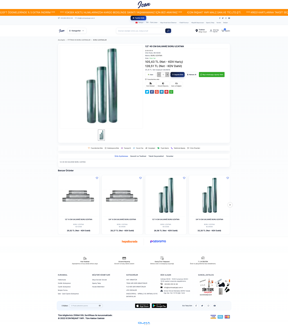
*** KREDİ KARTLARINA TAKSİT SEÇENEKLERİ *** (241, 12)
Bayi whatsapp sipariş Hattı (213, 74)
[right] (230, 204)
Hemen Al (192, 74)
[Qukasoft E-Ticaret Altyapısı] (144, 323)
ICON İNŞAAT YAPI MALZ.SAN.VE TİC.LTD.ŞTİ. (180, 12)
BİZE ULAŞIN (166, 275)
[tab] (121, 156)
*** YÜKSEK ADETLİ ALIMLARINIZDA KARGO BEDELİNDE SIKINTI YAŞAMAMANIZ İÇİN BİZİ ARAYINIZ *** (87, 12)
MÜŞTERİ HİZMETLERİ (101, 275)
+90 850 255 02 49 (171, 284)
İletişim (225, 22)
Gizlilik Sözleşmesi (64, 283)
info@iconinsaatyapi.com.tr (173, 287)
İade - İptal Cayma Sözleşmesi (68, 294)
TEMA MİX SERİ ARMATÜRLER (136, 283)
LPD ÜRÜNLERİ (131, 290)
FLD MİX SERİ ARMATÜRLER (136, 287)
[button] (225, 30)
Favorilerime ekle (153, 79)
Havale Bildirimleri (98, 287)
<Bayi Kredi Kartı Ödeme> (168, 22)
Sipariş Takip (210, 22)
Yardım (218, 22)
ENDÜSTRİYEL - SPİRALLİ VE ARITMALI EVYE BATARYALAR (142, 295)
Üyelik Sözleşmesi (64, 287)
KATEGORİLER (132, 275)
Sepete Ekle (178, 74)
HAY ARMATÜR (131, 280)
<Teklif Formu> (184, 22)
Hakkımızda (62, 280)
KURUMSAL (62, 275)
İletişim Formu (63, 290)
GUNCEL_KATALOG (206, 275)
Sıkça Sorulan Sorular (99, 280)
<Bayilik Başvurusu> (197, 22)
